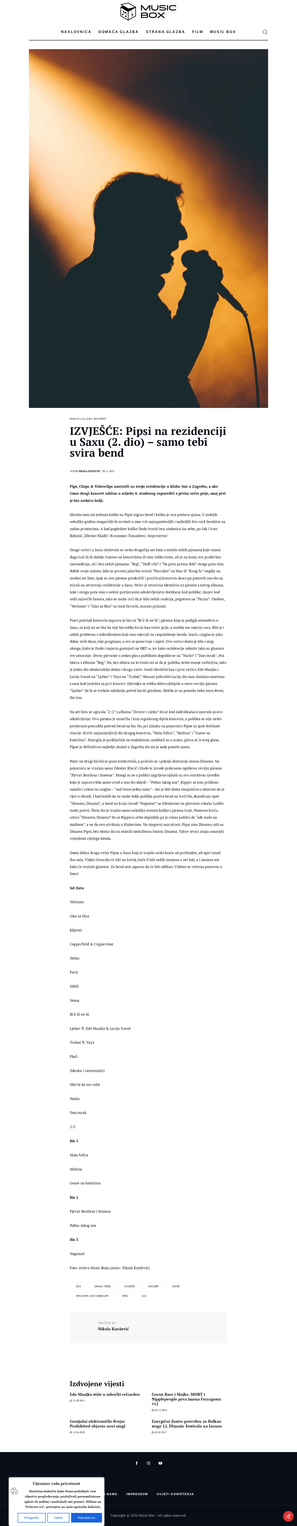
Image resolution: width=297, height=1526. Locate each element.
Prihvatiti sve (86, 1518)
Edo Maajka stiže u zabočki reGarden (105, 1394)
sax (144, 1295)
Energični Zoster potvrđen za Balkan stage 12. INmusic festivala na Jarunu (187, 1423)
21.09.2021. (79, 1400)
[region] (56, 1501)
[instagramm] (148, 1463)
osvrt (176, 1286)
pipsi (125, 1295)
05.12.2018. (161, 1410)
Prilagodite (31, 1518)
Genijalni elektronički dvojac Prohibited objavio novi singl (97, 1423)
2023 (78, 1286)
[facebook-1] (136, 1463)
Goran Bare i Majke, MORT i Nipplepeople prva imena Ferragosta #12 (186, 1399)
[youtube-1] (160, 1463)
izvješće (129, 1286)
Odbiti (58, 1518)
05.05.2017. (161, 1432)
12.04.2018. (79, 1432)
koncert (153, 1286)
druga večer (103, 1286)
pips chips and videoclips (92, 1295)
